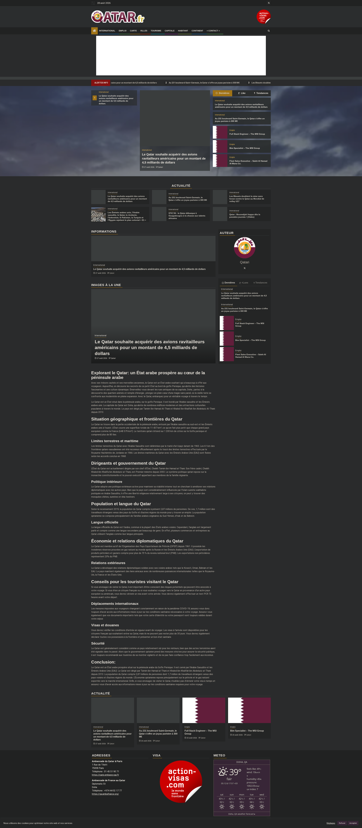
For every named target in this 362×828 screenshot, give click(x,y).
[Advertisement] (181, 55)
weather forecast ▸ (241, 814)
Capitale (169, 31)
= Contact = (213, 31)
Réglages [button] (331, 823)
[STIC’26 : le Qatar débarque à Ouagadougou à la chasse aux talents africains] (159, 214)
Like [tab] (242, 93)
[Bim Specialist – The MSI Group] (220, 146)
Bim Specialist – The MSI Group (245, 148)
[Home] (94, 31)
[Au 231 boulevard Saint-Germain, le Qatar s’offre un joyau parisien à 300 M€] (159, 197)
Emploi (122, 31)
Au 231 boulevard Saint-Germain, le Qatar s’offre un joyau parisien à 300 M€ (169, 82)
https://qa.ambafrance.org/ (105, 794)
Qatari (160, 167)
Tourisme (156, 31)
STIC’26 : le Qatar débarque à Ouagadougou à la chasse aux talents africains (187, 215)
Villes (143, 31)
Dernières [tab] (223, 93)
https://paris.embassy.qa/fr (105, 775)
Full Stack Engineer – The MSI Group (247, 134)
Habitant (183, 31)
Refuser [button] (342, 823)
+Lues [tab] (245, 283)
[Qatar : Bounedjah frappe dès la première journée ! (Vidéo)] (220, 214)
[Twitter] (245, 268)
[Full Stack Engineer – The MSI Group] (220, 132)
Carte (133, 31)
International (107, 31)
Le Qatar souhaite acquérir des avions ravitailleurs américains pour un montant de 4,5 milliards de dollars (174, 158)
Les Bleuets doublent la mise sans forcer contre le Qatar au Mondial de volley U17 (255, 82)
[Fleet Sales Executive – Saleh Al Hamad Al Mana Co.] (220, 160)
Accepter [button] (353, 823)
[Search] (269, 31)
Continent (197, 31)
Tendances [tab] (262, 93)
